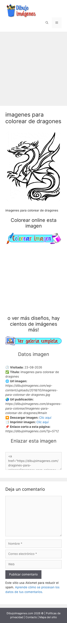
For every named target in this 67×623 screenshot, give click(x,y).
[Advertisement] (33, 66)
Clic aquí (45, 417)
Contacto (31, 617)
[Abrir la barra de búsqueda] (47, 22)
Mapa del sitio (48, 617)
